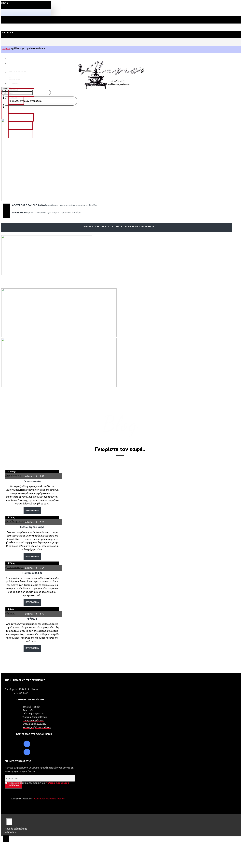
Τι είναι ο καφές (32, 572)
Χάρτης (6, 48)
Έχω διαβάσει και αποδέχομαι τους (38, 783)
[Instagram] (27, 752)
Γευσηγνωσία (32, 481)
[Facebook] (27, 744)
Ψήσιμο (32, 618)
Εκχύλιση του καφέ (32, 526)
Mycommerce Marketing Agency (48, 798)
